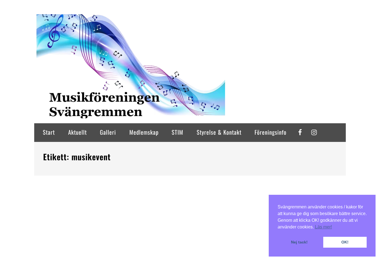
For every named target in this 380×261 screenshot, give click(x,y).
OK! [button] (345, 242)
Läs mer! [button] (323, 227)
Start (49, 132)
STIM (177, 132)
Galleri (108, 132)
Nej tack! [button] (299, 242)
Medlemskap (144, 132)
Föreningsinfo (271, 132)
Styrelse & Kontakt (219, 132)
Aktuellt (77, 132)
